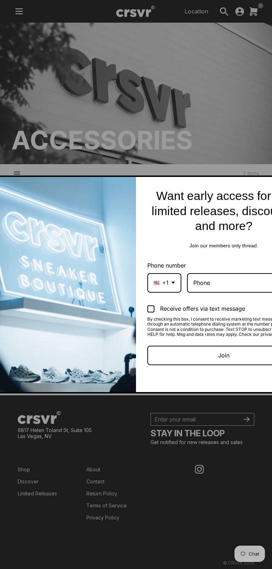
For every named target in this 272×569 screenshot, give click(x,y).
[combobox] (164, 283)
